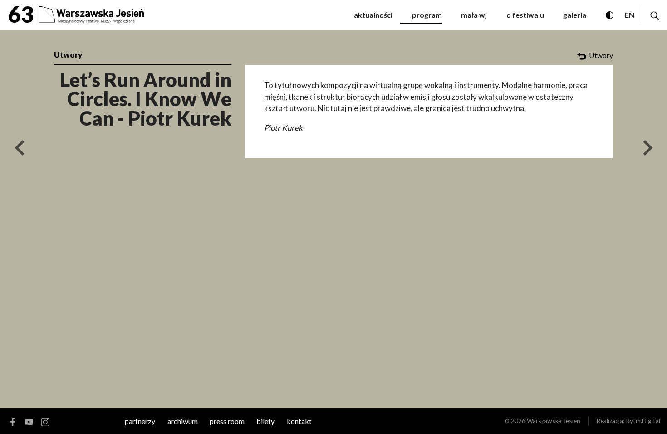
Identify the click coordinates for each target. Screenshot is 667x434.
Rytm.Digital (643, 420)
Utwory (68, 54)
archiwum (182, 421)
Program (427, 14)
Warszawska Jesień (553, 420)
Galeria (574, 14)
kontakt (299, 421)
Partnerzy (140, 421)
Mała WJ (474, 14)
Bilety (265, 421)
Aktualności (373, 14)
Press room (227, 421)
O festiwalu (525, 14)
